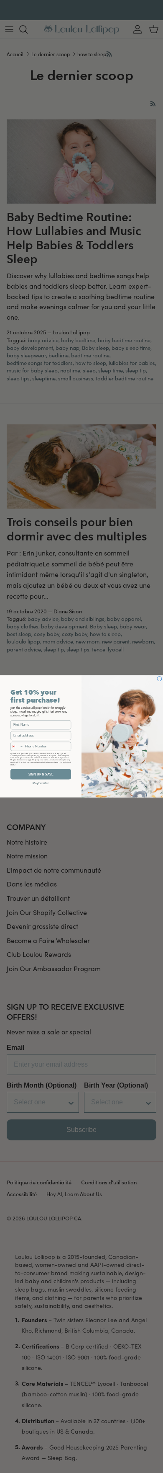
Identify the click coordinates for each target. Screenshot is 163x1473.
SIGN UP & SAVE (40, 774)
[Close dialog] (159, 679)
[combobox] (16, 746)
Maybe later (41, 783)
